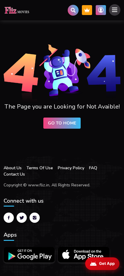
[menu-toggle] (114, 10)
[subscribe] (87, 10)
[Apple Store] (84, 254)
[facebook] (9, 218)
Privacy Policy (71, 168)
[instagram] (34, 218)
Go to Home (62, 123)
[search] (73, 10)
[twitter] (22, 218)
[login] (101, 10)
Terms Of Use (39, 168)
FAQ (93, 168)
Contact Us (14, 174)
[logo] (17, 10)
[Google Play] (29, 254)
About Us (13, 168)
